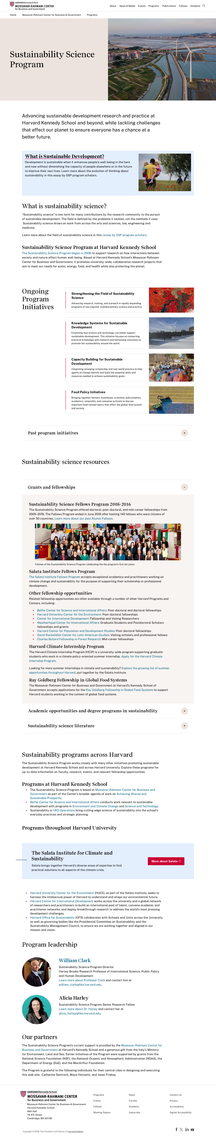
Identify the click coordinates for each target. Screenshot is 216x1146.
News (132, 1094)
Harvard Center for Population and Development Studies (75, 631)
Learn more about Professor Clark (82, 980)
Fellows (183, 6)
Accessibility (177, 1106)
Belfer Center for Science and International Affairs (71, 610)
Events (141, 6)
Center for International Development (63, 618)
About (113, 6)
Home (13, 14)
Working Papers (101, 1112)
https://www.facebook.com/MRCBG (177, 1129)
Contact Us (176, 1094)
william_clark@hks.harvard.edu (80, 984)
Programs (153, 6)
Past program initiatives (53, 432)
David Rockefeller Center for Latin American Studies (73, 635)
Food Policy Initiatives (88, 392)
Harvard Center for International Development (61, 901)
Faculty (133, 1100)
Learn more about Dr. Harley (78, 1009)
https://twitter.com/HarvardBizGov (182, 1130)
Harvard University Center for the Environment (69, 614)
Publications (169, 6)
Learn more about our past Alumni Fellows (84, 518)
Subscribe (134, 1112)
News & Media (127, 6)
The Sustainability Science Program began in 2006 (56, 253)
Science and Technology (141, 806)
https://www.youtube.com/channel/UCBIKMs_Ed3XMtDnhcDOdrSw (193, 1130)
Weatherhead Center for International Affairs (68, 622)
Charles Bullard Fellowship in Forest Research (69, 639)
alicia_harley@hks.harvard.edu (80, 1013)
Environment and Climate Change (95, 806)
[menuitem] (113, 7)
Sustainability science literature (61, 725)
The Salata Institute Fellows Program (54, 577)
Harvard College (75, 1131)
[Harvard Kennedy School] (33, 6)
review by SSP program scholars (124, 235)
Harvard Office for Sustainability (52, 917)
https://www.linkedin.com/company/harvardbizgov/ (187, 1129)
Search (204, 6)
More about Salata (164, 861)
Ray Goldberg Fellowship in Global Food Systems (119, 690)
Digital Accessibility (181, 1112)
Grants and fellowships (51, 487)
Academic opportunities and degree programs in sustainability (93, 710)
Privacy (174, 1100)
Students (195, 6)
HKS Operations (64, 810)
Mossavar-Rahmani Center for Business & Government (51, 14)
